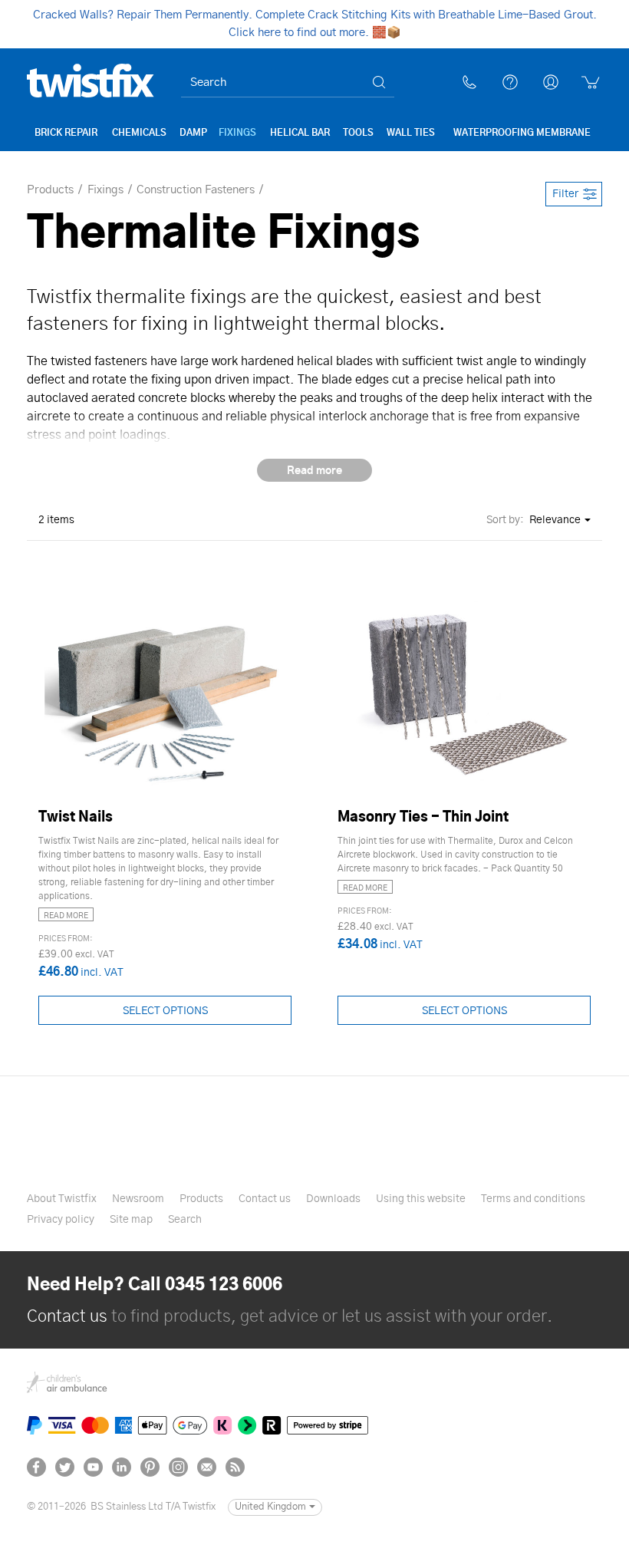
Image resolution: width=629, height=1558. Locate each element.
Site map (131, 1219)
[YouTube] (93, 1467)
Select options (165, 1011)
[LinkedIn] (121, 1467)
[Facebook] (36, 1467)
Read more (66, 916)
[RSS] (235, 1467)
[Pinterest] (150, 1467)
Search (185, 1219)
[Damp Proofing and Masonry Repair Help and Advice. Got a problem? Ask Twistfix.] (510, 82)
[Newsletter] (207, 1467)
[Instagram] (178, 1467)
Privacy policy (60, 1219)
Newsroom (138, 1199)
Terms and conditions (533, 1199)
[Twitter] (65, 1467)
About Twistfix (62, 1199)
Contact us (67, 1316)
